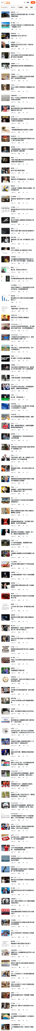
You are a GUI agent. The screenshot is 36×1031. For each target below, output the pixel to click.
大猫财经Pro (14, 899)
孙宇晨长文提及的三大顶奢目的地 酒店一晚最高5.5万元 (22, 26)
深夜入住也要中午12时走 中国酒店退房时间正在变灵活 (22, 985)
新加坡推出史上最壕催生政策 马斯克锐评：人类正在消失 (22, 721)
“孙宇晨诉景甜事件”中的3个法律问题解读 (22, 575)
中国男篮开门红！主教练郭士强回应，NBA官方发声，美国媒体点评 (22, 785)
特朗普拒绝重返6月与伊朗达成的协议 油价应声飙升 (22, 859)
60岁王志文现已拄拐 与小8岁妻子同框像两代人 (22, 639)
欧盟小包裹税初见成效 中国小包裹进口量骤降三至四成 (22, 511)
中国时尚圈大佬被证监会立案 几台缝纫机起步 (22, 586)
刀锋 (12, 345)
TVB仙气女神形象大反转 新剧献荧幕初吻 (22, 701)
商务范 (12, 157)
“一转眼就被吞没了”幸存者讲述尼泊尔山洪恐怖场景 (22, 437)
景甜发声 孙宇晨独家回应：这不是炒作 (22, 179)
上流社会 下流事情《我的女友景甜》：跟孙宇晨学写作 (23, 189)
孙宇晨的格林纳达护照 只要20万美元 (22, 278)
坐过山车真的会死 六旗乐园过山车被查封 (22, 934)
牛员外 (12, 375)
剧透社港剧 (13, 698)
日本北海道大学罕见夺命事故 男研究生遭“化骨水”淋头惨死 (22, 56)
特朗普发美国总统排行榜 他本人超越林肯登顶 (22, 650)
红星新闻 (13, 42)
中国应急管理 (14, 1014)
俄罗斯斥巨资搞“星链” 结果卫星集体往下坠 (22, 618)
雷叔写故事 (13, 306)
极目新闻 (13, 106)
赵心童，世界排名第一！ (18, 397)
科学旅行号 (13, 136)
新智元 (12, 267)
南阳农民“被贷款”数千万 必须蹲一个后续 (22, 200)
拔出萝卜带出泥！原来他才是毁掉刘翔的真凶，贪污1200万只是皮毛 (22, 827)
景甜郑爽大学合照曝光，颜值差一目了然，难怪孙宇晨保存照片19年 (22, 533)
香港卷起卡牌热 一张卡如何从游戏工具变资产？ (22, 469)
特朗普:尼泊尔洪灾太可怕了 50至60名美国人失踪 (22, 45)
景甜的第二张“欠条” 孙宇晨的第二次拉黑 (22, 240)
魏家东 (12, 551)
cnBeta (12, 85)
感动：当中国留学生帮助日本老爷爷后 (22, 711)
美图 (31, 7)
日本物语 (13, 709)
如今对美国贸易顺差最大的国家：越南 (22, 417)
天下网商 (13, 207)
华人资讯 (13, 1003)
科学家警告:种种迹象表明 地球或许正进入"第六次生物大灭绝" (22, 139)
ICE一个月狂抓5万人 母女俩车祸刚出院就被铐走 (22, 974)
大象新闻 (13, 74)
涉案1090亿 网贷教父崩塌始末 (20, 317)
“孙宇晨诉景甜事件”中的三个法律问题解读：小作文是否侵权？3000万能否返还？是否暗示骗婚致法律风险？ (22, 817)
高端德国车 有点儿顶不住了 (19, 36)
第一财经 (13, 23)
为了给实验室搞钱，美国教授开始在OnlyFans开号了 (21, 543)
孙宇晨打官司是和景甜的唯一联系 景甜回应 (22, 691)
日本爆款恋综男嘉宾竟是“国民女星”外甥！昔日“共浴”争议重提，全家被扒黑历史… (22, 261)
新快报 (12, 604)
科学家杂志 (13, 677)
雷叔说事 (13, 248)
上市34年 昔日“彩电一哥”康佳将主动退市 (22, 607)
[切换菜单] (2, 2)
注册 (33, 2)
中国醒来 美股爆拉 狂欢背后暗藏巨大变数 (22, 554)
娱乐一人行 (13, 877)
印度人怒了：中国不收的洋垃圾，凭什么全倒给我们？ (22, 348)
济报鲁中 (13, 636)
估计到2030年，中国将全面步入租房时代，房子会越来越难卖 (22, 838)
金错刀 (12, 228)
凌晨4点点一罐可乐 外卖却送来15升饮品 (22, 1006)
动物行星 (13, 12)
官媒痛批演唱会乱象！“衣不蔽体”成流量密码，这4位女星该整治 (22, 522)
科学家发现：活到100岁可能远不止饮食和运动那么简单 (23, 680)
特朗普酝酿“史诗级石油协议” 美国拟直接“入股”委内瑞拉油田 (22, 870)
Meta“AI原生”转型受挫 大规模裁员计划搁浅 (23, 88)
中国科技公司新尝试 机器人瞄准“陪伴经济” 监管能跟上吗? (23, 448)
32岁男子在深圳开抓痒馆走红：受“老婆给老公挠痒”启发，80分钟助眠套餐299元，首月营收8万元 (22, 328)
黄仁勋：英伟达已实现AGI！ (19, 270)
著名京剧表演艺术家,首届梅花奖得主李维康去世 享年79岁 (22, 109)
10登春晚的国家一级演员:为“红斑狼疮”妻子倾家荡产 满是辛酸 (22, 150)
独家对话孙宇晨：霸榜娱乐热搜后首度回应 (22, 753)
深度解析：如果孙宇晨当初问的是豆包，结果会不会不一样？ (21, 490)
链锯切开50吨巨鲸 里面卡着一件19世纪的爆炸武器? (22, 15)
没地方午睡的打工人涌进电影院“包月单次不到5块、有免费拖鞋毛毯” (22, 288)
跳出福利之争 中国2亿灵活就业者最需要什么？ (22, 299)
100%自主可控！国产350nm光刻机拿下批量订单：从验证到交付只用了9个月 (22, 731)
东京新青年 (13, 257)
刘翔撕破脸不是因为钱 (17, 670)
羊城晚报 (13, 365)
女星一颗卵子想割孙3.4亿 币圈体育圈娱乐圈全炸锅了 (23, 902)
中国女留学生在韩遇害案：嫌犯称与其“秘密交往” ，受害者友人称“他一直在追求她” (22, 807)
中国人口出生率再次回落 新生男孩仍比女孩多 (22, 661)
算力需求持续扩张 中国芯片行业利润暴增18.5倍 (22, 597)
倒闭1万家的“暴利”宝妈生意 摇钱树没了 (23, 231)
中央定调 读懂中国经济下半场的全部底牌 (22, 565)
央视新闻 (13, 63)
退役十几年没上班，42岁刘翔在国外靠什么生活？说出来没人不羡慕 (22, 763)
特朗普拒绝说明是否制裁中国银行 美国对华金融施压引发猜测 (22, 480)
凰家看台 (13, 668)
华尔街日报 (13, 414)
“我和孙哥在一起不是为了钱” (19, 309)
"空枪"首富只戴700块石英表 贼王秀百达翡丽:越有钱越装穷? (22, 161)
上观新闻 (13, 127)
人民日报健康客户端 (15, 1024)
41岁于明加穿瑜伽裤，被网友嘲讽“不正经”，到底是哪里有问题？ (22, 848)
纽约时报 (13, 434)
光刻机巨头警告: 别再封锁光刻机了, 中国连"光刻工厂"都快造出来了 (22, 742)
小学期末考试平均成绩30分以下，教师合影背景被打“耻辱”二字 (22, 338)
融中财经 (13, 941)
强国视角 (13, 615)
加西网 (12, 993)
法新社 (12, 476)
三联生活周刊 (14, 950)
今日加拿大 (13, 920)
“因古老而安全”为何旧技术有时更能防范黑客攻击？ (22, 501)
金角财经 (13, 218)
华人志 (12, 276)
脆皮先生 (13, 186)
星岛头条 (13, 53)
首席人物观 (13, 237)
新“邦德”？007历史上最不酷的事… (21, 358)
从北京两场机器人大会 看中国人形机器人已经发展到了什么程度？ (22, 407)
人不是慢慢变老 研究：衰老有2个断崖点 (22, 1028)
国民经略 (13, 296)
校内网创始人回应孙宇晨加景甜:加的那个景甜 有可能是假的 (22, 120)
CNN (12, 930)
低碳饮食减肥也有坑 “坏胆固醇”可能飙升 (22, 996)
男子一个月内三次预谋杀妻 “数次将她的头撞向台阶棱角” (23, 99)
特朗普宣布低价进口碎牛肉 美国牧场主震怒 (22, 891)
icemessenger (14, 324)
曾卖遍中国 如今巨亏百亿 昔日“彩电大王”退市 (22, 210)
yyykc (12, 384)
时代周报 (13, 177)
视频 (26, 7)
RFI (12, 508)
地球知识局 (13, 33)
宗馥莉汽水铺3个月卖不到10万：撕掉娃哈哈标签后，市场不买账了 (23, 795)
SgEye (12, 718)
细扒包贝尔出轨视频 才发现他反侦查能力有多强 (22, 880)
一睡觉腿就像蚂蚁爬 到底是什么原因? (22, 130)
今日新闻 (20, 7)
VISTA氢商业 (14, 285)
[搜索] (24, 2)
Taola (12, 971)
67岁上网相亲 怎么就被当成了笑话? (21, 250)
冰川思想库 (13, 196)
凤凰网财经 (13, 909)
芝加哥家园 (13, 961)
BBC (12, 444)
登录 (28, 2)
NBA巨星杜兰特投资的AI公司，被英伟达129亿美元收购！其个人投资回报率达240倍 (23, 369)
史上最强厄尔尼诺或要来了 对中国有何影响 (22, 1017)
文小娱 (12, 117)
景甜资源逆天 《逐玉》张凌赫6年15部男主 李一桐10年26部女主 (22, 629)
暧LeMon (13, 625)
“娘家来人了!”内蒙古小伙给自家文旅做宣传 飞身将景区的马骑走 (22, 77)
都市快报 (13, 583)
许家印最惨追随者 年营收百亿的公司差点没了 (22, 912)
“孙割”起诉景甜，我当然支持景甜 (21, 378)
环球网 (12, 356)
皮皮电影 (13, 147)
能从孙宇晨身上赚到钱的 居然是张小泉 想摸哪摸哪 (22, 221)
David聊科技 (14, 562)
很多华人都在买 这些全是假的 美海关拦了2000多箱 (22, 964)
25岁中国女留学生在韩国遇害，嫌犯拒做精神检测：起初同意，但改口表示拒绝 (22, 775)
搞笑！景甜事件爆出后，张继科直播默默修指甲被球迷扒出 (22, 426)
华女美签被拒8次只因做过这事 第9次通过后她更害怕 (22, 923)
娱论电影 (13, 687)
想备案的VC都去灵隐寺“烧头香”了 (21, 943)
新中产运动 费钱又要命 (18, 170)
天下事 (12, 647)
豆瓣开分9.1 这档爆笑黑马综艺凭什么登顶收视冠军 (23, 953)
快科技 (12, 593)
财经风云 (13, 867)
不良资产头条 (14, 315)
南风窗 (12, 168)
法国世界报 (13, 404)
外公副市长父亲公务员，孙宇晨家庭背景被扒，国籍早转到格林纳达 (22, 387)
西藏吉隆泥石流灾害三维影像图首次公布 (22, 67)
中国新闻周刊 (14, 95)
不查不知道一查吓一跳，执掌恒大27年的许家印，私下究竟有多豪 (22, 458)
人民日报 (13, 982)
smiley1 (13, 845)
